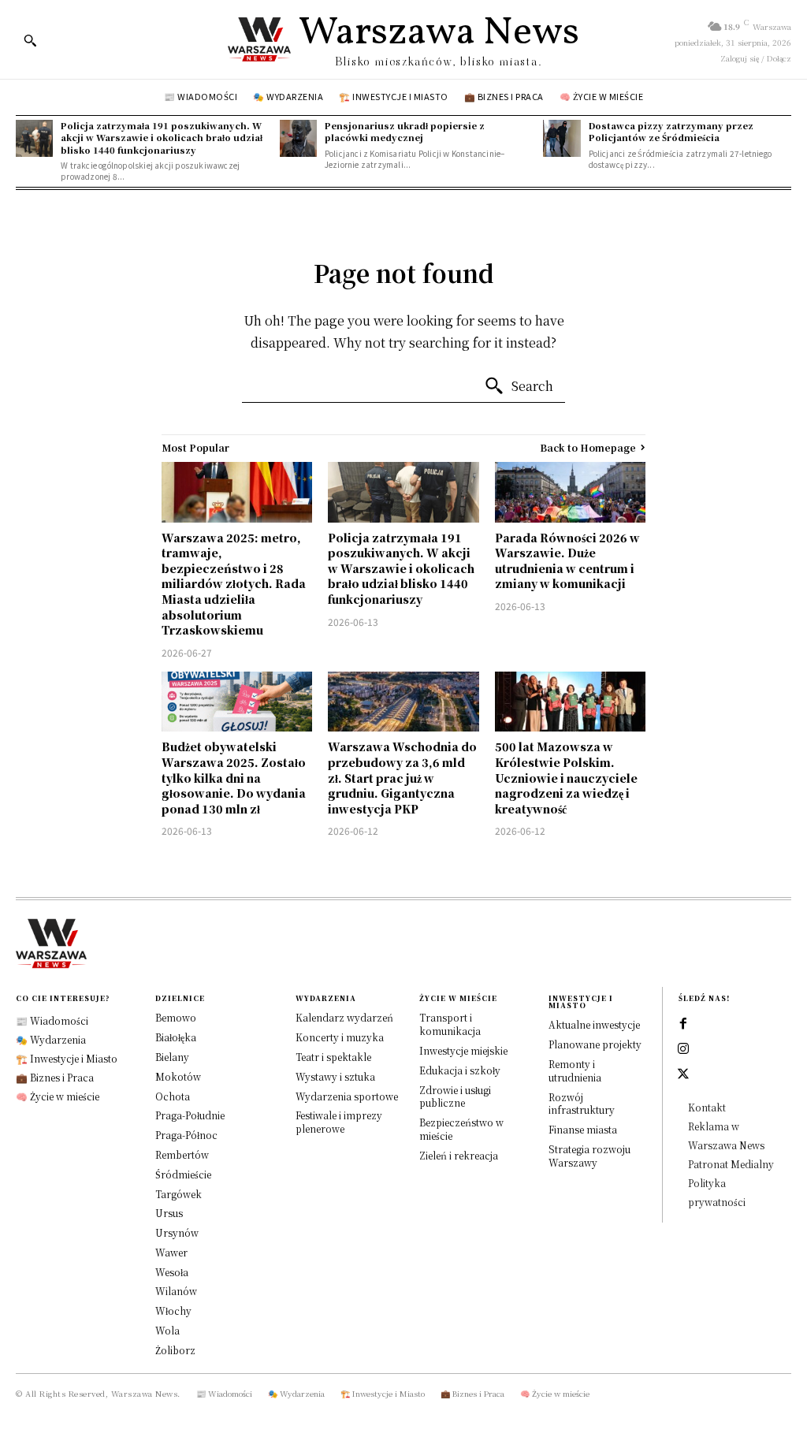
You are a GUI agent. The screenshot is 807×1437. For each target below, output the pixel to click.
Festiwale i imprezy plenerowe (339, 1121)
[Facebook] (683, 1024)
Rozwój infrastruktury (582, 1103)
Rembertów (182, 1154)
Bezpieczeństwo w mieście (461, 1128)
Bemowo (175, 1017)
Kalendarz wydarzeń (344, 1017)
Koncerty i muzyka (340, 1037)
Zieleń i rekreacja (458, 1155)
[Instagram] (683, 1049)
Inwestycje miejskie (463, 1050)
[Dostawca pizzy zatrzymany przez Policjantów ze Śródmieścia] (561, 138)
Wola (167, 1330)
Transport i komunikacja (450, 1024)
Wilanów (176, 1290)
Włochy (173, 1310)
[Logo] (403, 943)
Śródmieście (183, 1174)
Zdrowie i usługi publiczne (455, 1096)
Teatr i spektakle (333, 1056)
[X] (683, 1074)
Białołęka (175, 1037)
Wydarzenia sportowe (347, 1096)
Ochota (172, 1096)
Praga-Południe (190, 1115)
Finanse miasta (583, 1129)
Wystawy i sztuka (335, 1076)
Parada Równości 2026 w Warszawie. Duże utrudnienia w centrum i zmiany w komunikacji (567, 561)
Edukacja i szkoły (459, 1070)
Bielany (172, 1056)
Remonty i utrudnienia (575, 1070)
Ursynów (177, 1232)
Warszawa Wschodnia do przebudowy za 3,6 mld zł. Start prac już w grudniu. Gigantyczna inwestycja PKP (402, 777)
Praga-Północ (186, 1134)
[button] (30, 40)
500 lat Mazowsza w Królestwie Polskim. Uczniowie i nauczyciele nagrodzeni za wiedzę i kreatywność (566, 777)
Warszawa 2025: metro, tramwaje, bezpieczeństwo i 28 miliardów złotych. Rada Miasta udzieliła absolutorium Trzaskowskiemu (234, 584)
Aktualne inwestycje (594, 1024)
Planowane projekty (595, 1044)
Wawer (171, 1252)
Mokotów (178, 1076)
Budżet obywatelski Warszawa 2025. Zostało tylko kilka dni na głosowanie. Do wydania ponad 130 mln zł (234, 777)
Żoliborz (175, 1350)
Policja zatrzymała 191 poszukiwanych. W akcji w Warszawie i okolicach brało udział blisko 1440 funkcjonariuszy (161, 137)
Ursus (169, 1212)
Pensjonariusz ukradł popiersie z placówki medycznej (405, 131)
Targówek (178, 1194)
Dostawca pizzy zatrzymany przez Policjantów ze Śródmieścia (671, 131)
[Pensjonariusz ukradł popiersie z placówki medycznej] (298, 138)
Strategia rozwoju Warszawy (589, 1155)
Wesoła (171, 1272)
